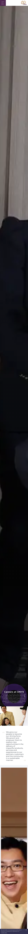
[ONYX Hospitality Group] (24, 3)
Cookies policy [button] (4, 932)
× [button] (26, 930)
